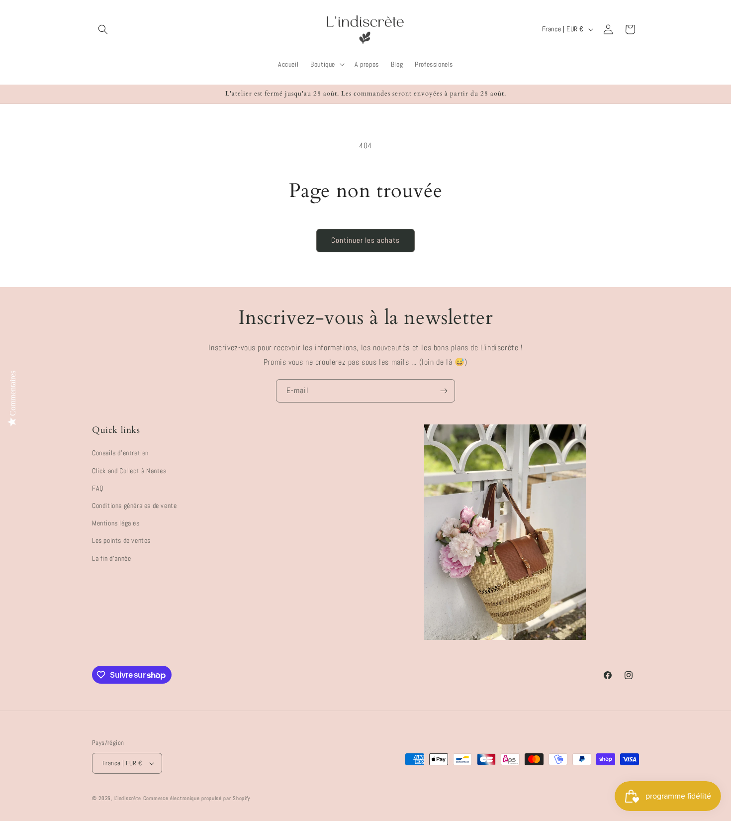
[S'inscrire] (444, 391)
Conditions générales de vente (134, 505)
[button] (103, 29)
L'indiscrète (127, 798)
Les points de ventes (121, 540)
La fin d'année (111, 558)
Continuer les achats (365, 240)
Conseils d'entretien (120, 453)
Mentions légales (116, 522)
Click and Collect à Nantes (129, 470)
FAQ (97, 488)
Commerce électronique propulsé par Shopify (196, 798)
